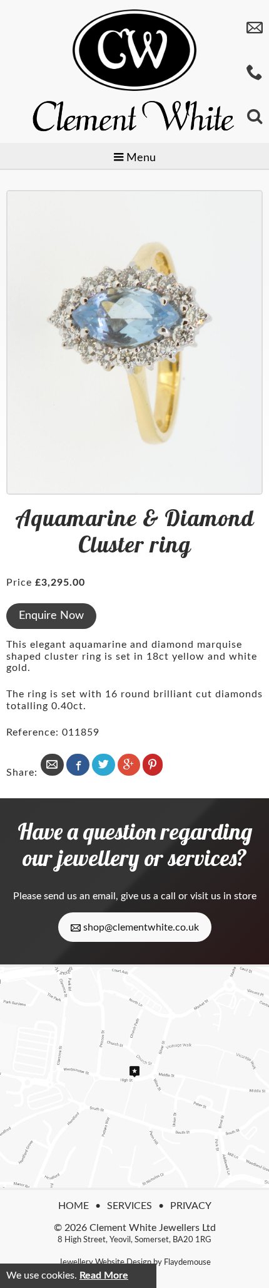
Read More (103, 1275)
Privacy (190, 1206)
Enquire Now (51, 615)
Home (73, 1206)
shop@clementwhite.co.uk (140, 927)
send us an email (80, 896)
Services (129, 1206)
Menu (139, 158)
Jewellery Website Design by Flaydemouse (135, 1262)
